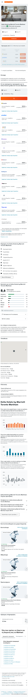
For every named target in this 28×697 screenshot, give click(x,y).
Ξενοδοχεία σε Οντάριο (18, 692)
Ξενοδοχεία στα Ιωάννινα (9, 654)
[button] (2, 2)
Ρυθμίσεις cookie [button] (4, 236)
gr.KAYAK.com (3, 691)
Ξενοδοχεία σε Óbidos (8, 656)
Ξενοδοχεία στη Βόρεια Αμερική (19, 691)
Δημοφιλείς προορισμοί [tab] (8, 636)
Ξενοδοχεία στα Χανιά (8, 660)
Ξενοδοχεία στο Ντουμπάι (9, 652)
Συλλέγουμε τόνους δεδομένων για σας (12, 682)
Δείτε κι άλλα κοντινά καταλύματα (22, 528)
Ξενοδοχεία (10, 691)
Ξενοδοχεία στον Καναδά (8, 692)
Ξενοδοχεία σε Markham (5, 694)
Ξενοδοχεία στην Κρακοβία (9, 645)
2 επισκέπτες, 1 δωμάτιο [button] (9, 35)
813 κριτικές (18, 26)
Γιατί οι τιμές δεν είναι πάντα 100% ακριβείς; (12, 685)
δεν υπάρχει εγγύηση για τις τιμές (8, 676)
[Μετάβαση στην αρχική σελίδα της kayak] (8, 2)
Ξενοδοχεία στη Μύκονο (9, 658)
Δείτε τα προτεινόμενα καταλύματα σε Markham (21, 582)
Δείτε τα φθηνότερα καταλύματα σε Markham (21, 555)
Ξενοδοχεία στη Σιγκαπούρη (10, 649)
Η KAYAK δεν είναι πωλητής (8, 680)
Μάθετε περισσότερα (7, 231)
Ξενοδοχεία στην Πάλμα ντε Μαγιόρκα (12, 662)
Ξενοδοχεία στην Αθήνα (9, 647)
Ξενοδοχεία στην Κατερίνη (9, 651)
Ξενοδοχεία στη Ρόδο (8, 663)
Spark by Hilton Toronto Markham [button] (8, 545)
